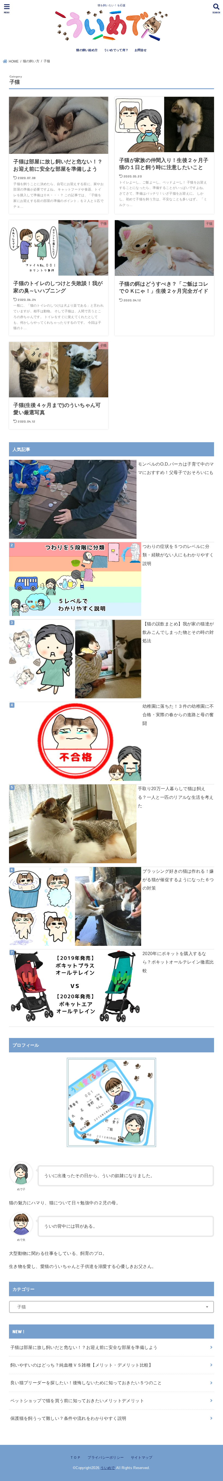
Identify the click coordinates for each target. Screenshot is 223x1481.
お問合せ (141, 50)
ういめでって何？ (116, 50)
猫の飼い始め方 (87, 50)
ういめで (107, 1468)
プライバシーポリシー (106, 1457)
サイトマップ (141, 1457)
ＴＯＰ (75, 1457)
